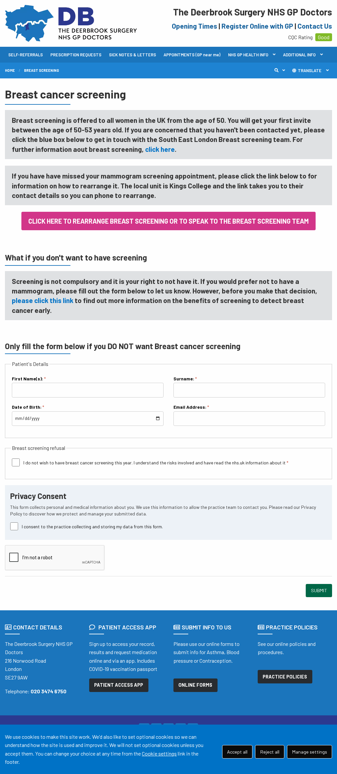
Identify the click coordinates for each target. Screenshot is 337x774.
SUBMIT (319, 590)
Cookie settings (159, 753)
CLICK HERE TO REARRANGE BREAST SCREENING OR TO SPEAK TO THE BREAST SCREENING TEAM (168, 221)
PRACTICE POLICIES (285, 676)
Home (10, 70)
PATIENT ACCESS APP (118, 685)
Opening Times (194, 26)
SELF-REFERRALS (25, 54)
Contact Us (315, 26)
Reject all (269, 752)
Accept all (237, 752)
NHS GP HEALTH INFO (248, 54)
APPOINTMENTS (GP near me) (192, 54)
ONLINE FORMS (195, 685)
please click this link (42, 300)
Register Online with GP (257, 26)
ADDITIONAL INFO (299, 54)
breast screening (41, 70)
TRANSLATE (309, 70)
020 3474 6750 (48, 691)
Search (281, 70)
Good (323, 37)
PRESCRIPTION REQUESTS (75, 54)
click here (160, 149)
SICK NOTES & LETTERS (132, 54)
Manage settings (309, 752)
